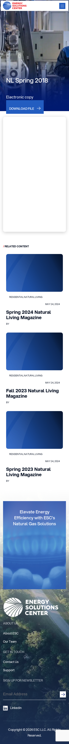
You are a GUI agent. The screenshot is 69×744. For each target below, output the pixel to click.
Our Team (10, 641)
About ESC (11, 633)
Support (9, 670)
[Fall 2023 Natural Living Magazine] (34, 351)
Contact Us (11, 662)
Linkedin (16, 708)
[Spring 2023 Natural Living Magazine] (34, 430)
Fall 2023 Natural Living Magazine (32, 393)
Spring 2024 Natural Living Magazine (28, 315)
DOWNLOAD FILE (21, 108)
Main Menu (62, 6)
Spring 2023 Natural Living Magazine (28, 472)
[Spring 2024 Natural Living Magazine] (34, 273)
